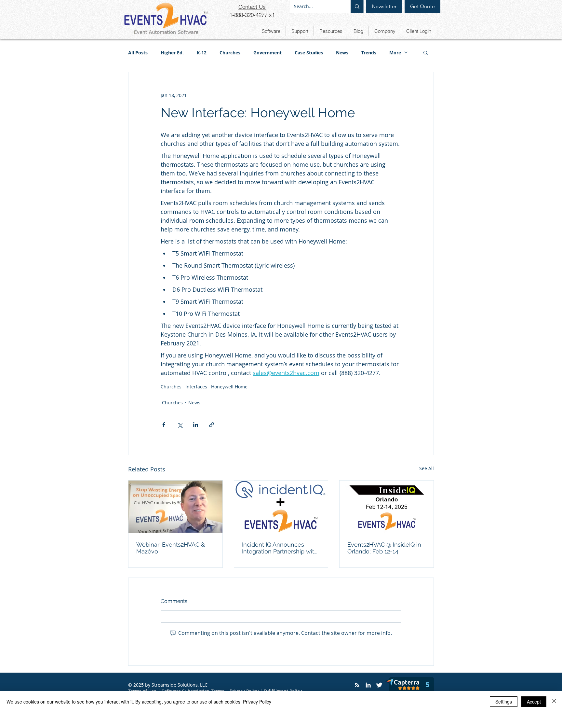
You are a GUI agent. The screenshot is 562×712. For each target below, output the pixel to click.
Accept (534, 701)
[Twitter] (379, 685)
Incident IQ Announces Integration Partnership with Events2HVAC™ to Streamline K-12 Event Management (280, 548)
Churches (230, 52)
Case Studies (309, 52)
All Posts (138, 52)
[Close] (554, 701)
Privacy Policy (257, 701)
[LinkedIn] (368, 685)
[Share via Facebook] (164, 425)
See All (426, 468)
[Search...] (357, 6)
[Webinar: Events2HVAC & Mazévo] (175, 507)
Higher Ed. (172, 52)
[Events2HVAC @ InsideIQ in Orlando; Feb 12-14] (387, 507)
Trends (368, 52)
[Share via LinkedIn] (196, 425)
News (342, 52)
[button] (271, 31)
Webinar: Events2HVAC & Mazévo (170, 548)
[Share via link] (211, 425)
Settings (503, 701)
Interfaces (196, 386)
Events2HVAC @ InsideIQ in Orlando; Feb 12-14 (384, 548)
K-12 (202, 52)
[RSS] (357, 685)
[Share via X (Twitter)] (180, 425)
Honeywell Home (229, 386)
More (395, 52)
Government (267, 52)
